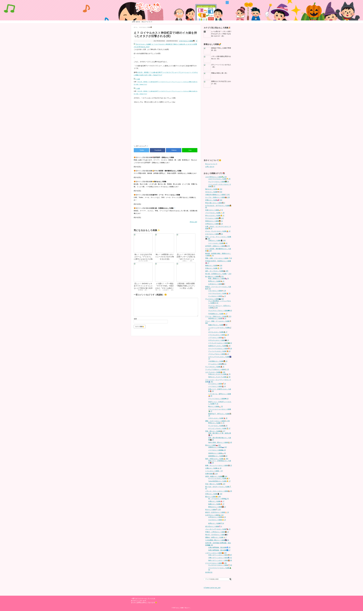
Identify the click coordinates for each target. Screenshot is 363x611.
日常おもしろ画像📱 (213, 494)
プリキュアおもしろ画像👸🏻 (218, 354)
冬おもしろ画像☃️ (213, 509)
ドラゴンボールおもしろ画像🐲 (220, 343)
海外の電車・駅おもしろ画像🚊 (220, 442)
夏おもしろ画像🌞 (213, 496)
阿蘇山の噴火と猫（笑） (219, 73)
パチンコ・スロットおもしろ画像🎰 (218, 491)
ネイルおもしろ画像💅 (217, 383)
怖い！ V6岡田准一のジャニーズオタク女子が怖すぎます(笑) (164, 257)
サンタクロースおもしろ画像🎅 (220, 565)
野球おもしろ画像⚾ (216, 423)
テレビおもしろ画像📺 (214, 299)
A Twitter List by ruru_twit (212, 587)
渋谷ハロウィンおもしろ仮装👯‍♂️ (220, 555)
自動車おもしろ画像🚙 (217, 447)
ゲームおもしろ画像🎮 (217, 364)
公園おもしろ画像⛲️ (213, 468)
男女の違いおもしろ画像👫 (215, 203)
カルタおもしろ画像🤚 (217, 520)
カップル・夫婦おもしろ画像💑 (217, 197)
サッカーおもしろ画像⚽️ (217, 425)
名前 (135, 319)
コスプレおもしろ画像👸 (215, 372)
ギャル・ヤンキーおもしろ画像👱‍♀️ (217, 231)
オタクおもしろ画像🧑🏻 (187, 41)
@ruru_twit (193, 222)
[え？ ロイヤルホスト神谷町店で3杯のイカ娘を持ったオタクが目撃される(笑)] (173, 150)
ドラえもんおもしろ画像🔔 (218, 335)
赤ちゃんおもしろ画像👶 (214, 215)
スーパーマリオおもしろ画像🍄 (220, 348)
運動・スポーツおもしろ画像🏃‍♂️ (217, 421)
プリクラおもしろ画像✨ (214, 213)
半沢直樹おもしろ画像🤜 (217, 313)
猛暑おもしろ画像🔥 (216, 504)
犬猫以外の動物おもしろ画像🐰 (217, 194)
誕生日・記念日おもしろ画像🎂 (217, 512)
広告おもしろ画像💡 (213, 268)
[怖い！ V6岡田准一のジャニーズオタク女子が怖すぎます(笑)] (164, 243)
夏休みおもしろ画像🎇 (217, 507)
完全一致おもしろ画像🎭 (215, 484)
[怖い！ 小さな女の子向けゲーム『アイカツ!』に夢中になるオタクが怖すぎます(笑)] (143, 243)
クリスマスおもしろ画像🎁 (216, 563)
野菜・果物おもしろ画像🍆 (218, 278)
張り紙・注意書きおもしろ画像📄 (218, 274)
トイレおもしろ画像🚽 (214, 471)
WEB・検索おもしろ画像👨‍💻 (216, 476)
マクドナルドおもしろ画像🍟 (219, 293)
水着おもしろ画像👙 (216, 501)
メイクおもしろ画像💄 (217, 386)
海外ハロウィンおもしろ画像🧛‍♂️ (220, 560)
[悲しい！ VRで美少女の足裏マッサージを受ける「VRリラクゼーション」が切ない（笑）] (185, 243)
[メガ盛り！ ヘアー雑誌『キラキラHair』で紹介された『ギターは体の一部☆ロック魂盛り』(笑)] (164, 272)
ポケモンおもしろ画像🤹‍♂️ (217, 332)
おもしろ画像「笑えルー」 (183, 607)
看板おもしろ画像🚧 (213, 265)
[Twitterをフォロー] (227, 2)
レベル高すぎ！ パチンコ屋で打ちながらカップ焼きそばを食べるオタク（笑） (221, 34)
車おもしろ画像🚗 (213, 445)
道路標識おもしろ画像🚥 (217, 456)
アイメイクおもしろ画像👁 (218, 398)
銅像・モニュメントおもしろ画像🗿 (218, 465)
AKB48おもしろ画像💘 (217, 318)
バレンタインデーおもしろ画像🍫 (217, 529)
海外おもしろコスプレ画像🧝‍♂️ (219, 377)
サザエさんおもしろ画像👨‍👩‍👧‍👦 (218, 340)
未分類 (208, 572)
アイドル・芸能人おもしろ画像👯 (218, 316)
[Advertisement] (166, 127)
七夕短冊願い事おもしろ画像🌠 (217, 540)
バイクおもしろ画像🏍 (217, 450)
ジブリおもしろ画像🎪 (217, 337)
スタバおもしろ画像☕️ (217, 290)
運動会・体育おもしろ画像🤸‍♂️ (215, 537)
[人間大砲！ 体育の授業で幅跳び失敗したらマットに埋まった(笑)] (185, 272)
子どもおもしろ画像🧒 (214, 218)
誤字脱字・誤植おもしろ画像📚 (217, 246)
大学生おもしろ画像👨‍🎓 (214, 224)
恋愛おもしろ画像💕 (213, 200)
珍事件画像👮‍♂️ (211, 473)
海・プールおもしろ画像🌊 (218, 498)
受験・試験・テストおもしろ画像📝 (218, 258)
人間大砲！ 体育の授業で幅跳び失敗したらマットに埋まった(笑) (186, 286)
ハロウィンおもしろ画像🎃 (216, 553)
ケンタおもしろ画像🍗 (217, 296)
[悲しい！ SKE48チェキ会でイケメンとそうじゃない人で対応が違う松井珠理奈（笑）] (143, 272)
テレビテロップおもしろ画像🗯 (220, 310)
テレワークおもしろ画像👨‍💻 (218, 181)
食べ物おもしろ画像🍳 (214, 276)
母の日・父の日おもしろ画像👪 (216, 534)
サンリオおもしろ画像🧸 (214, 367)
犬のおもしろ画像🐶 (213, 192)
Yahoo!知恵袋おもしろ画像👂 (219, 481)
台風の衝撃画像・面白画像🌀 (219, 547)
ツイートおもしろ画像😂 (217, 243)
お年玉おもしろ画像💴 (217, 517)
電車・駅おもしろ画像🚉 (215, 431)
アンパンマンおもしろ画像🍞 (219, 351)
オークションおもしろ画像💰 (219, 478)
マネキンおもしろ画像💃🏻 (217, 418)
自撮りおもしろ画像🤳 (214, 210)
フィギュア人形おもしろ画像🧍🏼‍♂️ (217, 369)
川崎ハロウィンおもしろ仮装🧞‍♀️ (220, 557)
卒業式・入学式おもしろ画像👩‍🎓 (217, 532)
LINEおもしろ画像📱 (217, 240)
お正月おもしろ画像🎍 (214, 515)
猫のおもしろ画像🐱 (213, 189)
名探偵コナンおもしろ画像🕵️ (219, 346)
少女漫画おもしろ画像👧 (217, 361)
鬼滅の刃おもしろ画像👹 (217, 325)
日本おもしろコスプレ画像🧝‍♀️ (219, 374)
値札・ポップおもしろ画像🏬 (216, 271)
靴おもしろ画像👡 (215, 406)
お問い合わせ (136, 21)
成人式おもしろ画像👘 (213, 526)
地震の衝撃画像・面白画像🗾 (219, 550)
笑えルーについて (147, 21)
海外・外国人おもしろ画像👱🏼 (216, 459)
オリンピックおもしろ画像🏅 (219, 428)
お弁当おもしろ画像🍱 (216, 284)
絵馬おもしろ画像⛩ (216, 523)
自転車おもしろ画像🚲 (217, 453)
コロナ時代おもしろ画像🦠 (216, 177)
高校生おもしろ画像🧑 (214, 221)
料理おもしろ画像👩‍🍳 (216, 281)
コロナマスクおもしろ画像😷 (219, 179)
